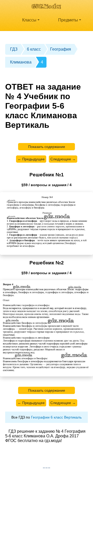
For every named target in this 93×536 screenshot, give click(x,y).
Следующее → (63, 159)
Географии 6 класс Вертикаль (56, 417)
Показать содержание (46, 147)
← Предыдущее (31, 159)
